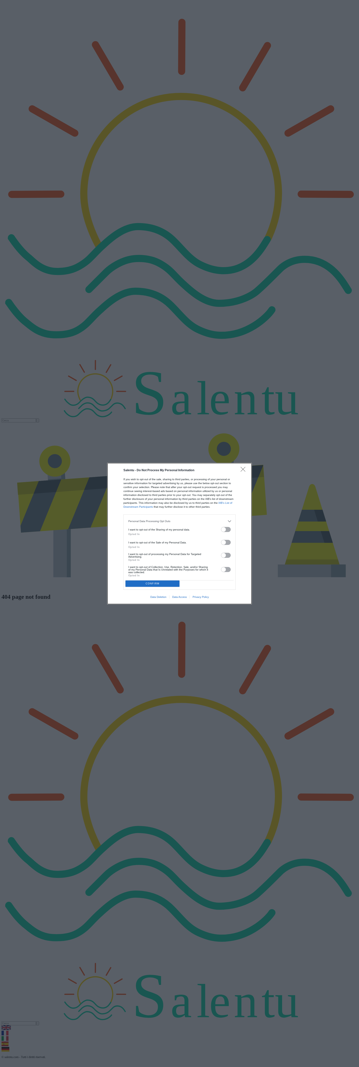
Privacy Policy (201, 596)
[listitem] (179, 521)
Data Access (179, 596)
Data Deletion (158, 596)
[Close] (244, 470)
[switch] (226, 529)
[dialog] (179, 533)
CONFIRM (152, 583)
